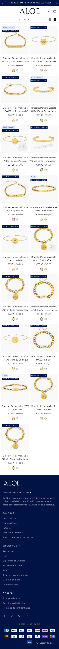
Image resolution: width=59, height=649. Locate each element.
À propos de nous (11, 598)
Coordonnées (9, 518)
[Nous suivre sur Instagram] (11, 616)
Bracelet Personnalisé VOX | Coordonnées (15, 408)
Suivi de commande (13, 565)
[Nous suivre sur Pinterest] (19, 616)
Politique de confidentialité (16, 608)
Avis (5, 570)
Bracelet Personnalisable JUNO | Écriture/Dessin (43, 259)
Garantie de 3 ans (11, 579)
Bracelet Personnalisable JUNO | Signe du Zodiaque (15, 457)
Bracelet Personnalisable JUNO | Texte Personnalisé (15, 308)
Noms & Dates (10, 523)
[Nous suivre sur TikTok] (26, 616)
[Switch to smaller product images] (55, 19)
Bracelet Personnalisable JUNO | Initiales (43, 408)
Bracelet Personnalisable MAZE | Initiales (43, 358)
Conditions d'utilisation (14, 603)
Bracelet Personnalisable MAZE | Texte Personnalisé (44, 308)
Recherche (8, 551)
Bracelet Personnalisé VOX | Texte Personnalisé (43, 209)
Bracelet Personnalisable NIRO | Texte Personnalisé (43, 60)
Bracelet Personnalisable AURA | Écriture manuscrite (44, 159)
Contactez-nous (11, 584)
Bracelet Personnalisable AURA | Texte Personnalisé (44, 109)
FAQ (5, 556)
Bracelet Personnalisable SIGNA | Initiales (15, 209)
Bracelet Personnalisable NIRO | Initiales (15, 259)
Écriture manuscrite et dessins (18, 537)
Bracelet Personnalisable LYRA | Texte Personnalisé (15, 109)
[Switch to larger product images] (50, 19)
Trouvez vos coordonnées (15, 575)
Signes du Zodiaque (13, 532)
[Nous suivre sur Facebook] (4, 616)
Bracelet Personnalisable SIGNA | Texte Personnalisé (15, 60)
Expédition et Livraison (14, 560)
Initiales (7, 528)
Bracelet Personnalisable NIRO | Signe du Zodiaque (15, 358)
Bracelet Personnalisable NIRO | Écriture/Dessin (15, 159)
